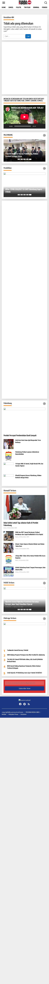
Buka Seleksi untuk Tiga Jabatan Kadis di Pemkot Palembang (21, 524)
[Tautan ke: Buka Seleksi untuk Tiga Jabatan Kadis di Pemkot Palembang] (24, 507)
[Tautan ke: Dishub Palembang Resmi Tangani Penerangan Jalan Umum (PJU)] (9, 571)
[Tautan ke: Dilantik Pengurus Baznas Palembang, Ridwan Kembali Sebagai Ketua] (24, 150)
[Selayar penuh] (42, 126)
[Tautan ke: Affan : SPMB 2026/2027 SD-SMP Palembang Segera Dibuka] (24, 184)
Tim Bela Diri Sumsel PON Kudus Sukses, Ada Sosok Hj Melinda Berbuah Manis (25, 660)
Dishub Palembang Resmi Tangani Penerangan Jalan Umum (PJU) (30, 568)
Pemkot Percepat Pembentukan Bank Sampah (20, 435)
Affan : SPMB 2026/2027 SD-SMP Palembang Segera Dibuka (23, 190)
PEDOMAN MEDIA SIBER (32, 712)
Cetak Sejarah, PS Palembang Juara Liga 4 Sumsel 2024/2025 (24, 673)
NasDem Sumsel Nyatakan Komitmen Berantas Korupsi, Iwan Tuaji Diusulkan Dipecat (22, 603)
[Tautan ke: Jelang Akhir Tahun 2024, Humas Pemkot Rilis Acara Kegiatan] (9, 559)
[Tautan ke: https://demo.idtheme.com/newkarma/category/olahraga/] (44, 618)
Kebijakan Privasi (13, 714)
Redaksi (4, 714)
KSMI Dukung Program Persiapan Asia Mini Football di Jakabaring (26, 655)
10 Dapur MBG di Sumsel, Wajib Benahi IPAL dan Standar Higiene (29, 465)
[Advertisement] (24, 68)
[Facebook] (20, 704)
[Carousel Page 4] (27, 159)
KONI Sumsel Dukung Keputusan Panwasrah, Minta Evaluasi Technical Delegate (24, 667)
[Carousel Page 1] (19, 159)
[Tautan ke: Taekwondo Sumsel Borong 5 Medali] (24, 635)
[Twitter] (24, 704)
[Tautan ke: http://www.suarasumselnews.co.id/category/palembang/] (44, 135)
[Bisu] (38, 126)
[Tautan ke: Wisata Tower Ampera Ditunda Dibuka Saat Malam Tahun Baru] (9, 548)
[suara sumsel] (25, 2)
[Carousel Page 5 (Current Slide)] (30, 159)
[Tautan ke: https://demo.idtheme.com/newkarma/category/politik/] (44, 583)
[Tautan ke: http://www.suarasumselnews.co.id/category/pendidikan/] (44, 168)
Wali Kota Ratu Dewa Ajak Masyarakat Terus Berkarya (28, 441)
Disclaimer (24, 714)
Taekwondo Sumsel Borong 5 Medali (17, 650)
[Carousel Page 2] (21, 159)
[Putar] (6, 126)
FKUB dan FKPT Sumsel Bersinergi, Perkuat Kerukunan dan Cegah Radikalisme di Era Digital (29, 533)
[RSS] (28, 704)
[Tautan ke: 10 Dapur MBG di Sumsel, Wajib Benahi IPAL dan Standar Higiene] (9, 467)
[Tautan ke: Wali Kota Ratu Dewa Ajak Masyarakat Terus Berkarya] (9, 444)
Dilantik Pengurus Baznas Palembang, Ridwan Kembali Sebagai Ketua (21, 155)
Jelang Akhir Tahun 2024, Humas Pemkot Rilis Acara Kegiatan (30, 557)
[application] (24, 117)
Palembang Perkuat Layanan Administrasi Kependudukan (27, 453)
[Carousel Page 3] (24, 159)
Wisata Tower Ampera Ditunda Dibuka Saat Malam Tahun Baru (29, 545)
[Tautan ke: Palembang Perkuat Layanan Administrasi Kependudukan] (9, 455)
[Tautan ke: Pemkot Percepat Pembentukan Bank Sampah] (24, 420)
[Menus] (4, 2)
